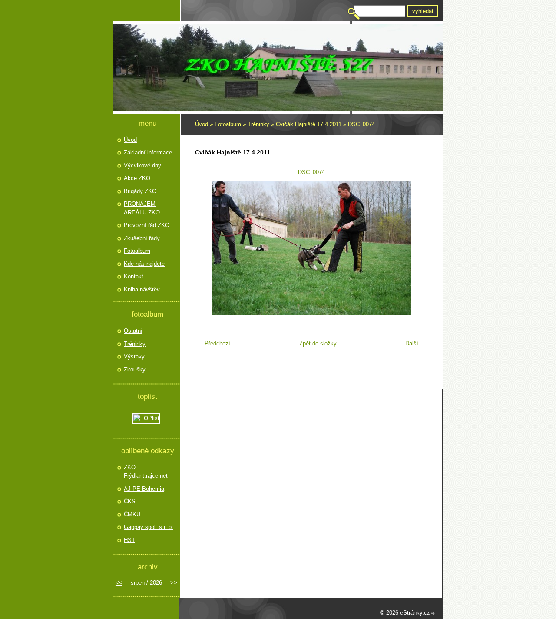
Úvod (201, 124)
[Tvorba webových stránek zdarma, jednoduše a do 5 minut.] (433, 614)
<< (119, 582)
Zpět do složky (318, 343)
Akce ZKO (137, 178)
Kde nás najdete (144, 264)
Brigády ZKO (140, 191)
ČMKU (132, 514)
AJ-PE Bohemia (144, 488)
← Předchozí (213, 343)
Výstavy (134, 356)
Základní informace (148, 152)
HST (129, 540)
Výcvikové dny (142, 165)
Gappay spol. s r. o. (148, 527)
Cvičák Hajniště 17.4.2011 (308, 124)
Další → (415, 343)
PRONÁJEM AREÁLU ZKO (142, 208)
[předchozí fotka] (207, 248)
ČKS (130, 501)
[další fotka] (416, 248)
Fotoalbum (228, 124)
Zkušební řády (142, 238)
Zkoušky (135, 369)
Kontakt (133, 276)
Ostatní (133, 331)
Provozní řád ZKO (146, 225)
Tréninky (258, 124)
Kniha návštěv (142, 289)
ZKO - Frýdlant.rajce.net (146, 471)
